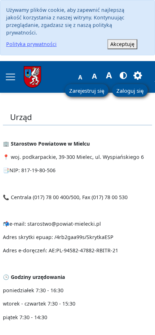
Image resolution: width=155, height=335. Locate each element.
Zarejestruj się (86, 90)
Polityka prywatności (31, 44)
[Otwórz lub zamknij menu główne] (10, 77)
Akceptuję (122, 44)
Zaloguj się (129, 90)
